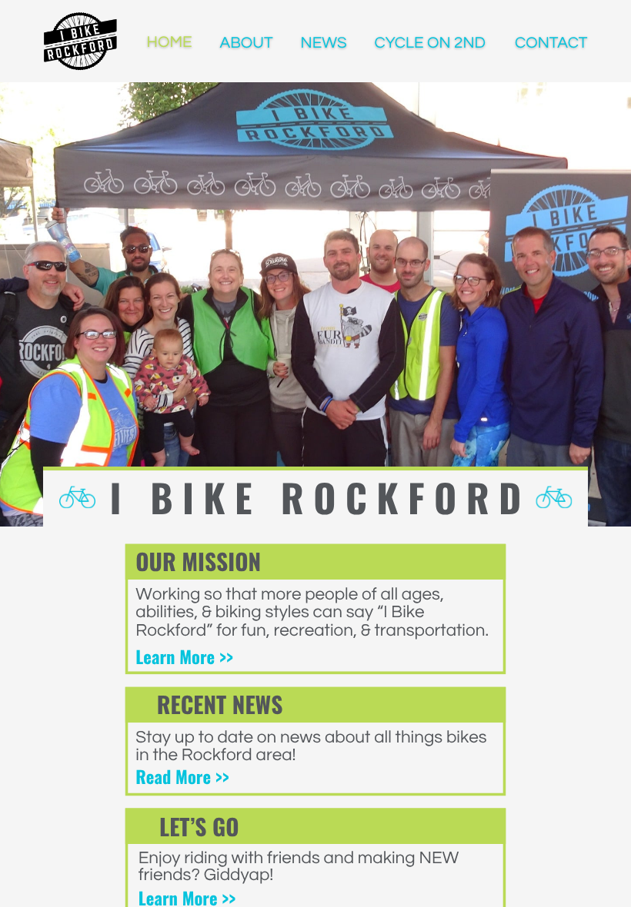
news (324, 43)
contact (551, 43)
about (246, 43)
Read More (175, 776)
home (169, 43)
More (197, 656)
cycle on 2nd (430, 43)
